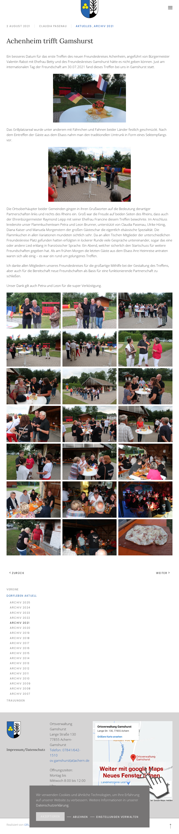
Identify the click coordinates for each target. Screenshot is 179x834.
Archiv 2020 (20, 628)
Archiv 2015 (20, 653)
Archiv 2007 (20, 694)
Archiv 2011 (19, 673)
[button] (170, 7)
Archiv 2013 (20, 663)
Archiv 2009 (20, 683)
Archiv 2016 (20, 648)
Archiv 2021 (104, 26)
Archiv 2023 (20, 613)
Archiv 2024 (20, 607)
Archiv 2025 (20, 602)
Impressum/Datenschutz (26, 750)
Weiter (161, 573)
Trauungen (16, 700)
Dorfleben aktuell (22, 596)
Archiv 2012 (20, 668)
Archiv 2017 (20, 643)
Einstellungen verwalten (117, 817)
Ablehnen (80, 817)
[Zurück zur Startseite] (90, 7)
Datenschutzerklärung (52, 805)
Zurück (18, 573)
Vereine (13, 589)
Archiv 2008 (20, 688)
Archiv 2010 (20, 678)
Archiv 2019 (20, 633)
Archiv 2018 (20, 638)
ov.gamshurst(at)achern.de (69, 760)
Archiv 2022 (20, 618)
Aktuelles (84, 26)
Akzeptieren (50, 816)
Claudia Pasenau (53, 26)
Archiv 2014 (20, 658)
